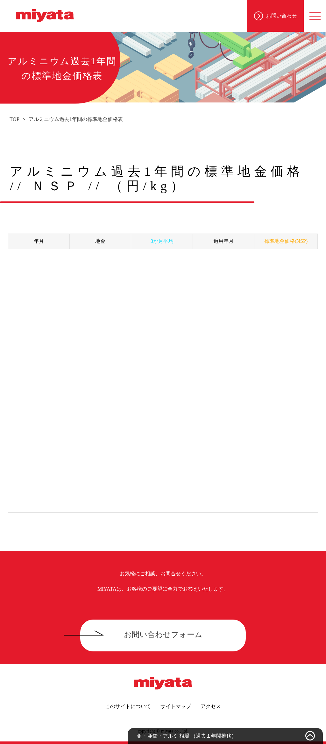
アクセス (211, 706)
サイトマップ (175, 706)
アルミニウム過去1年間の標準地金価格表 (76, 119)
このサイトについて (128, 706)
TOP (14, 119)
